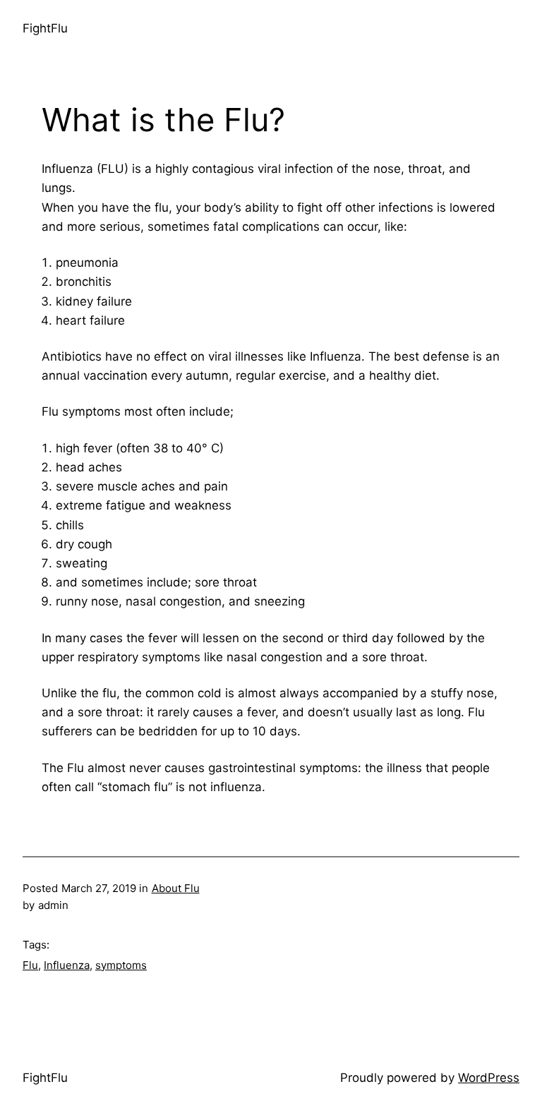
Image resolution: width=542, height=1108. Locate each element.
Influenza (67, 965)
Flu (30, 965)
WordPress (488, 1078)
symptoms (121, 965)
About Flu (176, 888)
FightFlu (45, 28)
